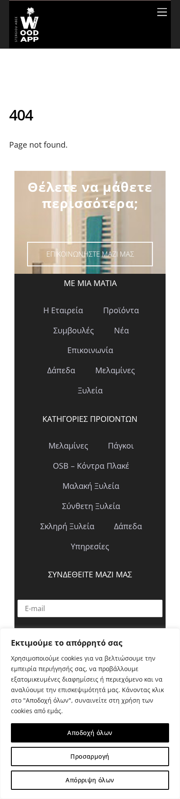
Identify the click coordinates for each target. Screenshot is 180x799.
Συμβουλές (73, 330)
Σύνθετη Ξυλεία (91, 506)
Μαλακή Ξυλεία (90, 486)
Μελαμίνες (115, 370)
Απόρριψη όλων (90, 780)
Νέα (121, 330)
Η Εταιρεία (63, 310)
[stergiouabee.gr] (26, 37)
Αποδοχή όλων (89, 732)
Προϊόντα (121, 310)
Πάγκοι (121, 445)
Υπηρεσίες (90, 546)
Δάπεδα (61, 370)
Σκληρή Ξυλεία (67, 526)
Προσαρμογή (89, 756)
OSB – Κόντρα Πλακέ (91, 465)
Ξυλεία (90, 390)
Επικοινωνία (90, 350)
